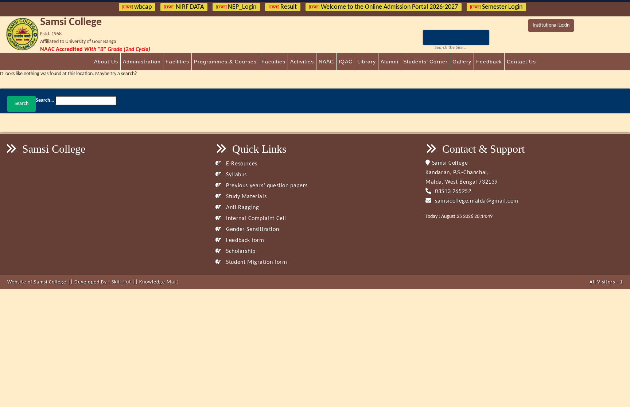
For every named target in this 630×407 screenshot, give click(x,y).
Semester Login (501, 7)
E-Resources (241, 164)
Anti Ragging (242, 208)
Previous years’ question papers (266, 186)
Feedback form (244, 240)
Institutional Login (551, 25)
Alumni (389, 61)
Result (288, 7)
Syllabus (236, 175)
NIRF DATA (189, 7)
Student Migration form (256, 262)
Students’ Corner (425, 61)
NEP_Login (241, 7)
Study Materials (246, 197)
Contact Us (521, 61)
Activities (302, 61)
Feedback (489, 61)
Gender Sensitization (252, 229)
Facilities (177, 61)
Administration (142, 61)
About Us (106, 61)
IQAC (346, 61)
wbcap (142, 7)
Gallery (461, 61)
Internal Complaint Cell (255, 219)
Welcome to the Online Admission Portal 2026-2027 (388, 7)
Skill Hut (121, 282)
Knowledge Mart (159, 282)
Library (366, 61)
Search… (45, 100)
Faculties (273, 61)
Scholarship (240, 251)
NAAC (326, 61)
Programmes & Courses (225, 61)
